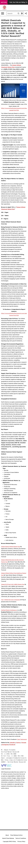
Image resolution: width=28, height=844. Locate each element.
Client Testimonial (22, 739)
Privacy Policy (21, 841)
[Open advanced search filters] (22, 13)
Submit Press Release (8, 838)
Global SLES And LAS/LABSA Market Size (12, 584)
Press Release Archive (16, 835)
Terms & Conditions (20, 838)
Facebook (12, 744)
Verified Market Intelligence (9, 610)
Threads (23, 742)
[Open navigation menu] (2, 13)
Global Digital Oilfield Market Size (10, 546)
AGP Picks (4, 2)
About (7, 835)
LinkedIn (12, 742)
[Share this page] (26, 13)
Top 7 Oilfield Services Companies (10, 599)
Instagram (5, 744)
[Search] (18, 13)
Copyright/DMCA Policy (9, 841)
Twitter (18, 742)
